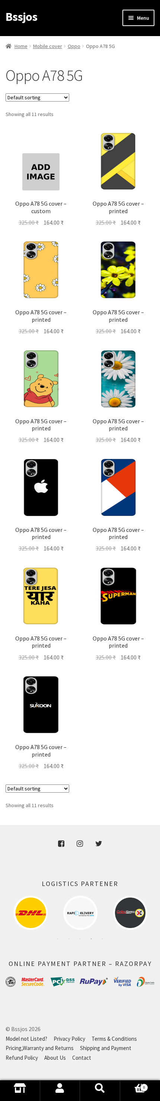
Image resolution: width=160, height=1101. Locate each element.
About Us (55, 1057)
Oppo (74, 46)
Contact (81, 1057)
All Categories (20, 1091)
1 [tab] (57, 939)
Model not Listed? (26, 1038)
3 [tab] (80, 939)
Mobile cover (47, 46)
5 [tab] (102, 939)
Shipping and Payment (105, 1048)
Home (21, 46)
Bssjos (21, 16)
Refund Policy (22, 1057)
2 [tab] (69, 939)
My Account (60, 1091)
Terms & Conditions (114, 1038)
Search (100, 1091)
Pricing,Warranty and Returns (40, 1048)
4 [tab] (91, 939)
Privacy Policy (69, 1038)
